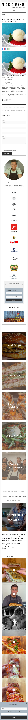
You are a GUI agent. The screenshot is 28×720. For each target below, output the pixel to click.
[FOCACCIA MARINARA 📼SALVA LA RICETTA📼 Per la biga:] (14, 642)
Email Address (5, 125)
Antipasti (9, 496)
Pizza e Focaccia (8, 499)
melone (7, 100)
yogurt (13, 547)
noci (13, 541)
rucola (17, 545)
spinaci (3, 547)
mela (13, 540)
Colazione (16, 496)
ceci (3, 536)
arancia (3, 534)
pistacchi (18, 543)
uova (11, 547)
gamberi (3, 538)
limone (4, 540)
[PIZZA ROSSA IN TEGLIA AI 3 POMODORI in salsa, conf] (14, 690)
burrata (22, 534)
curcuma (15, 536)
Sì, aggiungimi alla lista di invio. (9, 150)
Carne (13, 496)
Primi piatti (20, 497)
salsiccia (21, 545)
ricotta (11, 545)
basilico (14, 534)
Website (3, 131)
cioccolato (7, 536)
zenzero (18, 547)
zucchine (4, 548)
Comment (4, 136)
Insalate (7, 497)
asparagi (6, 534)
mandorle (8, 540)
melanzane (16, 540)
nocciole (10, 541)
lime (22, 538)
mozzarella (5, 541)
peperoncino (4, 543)
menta (20, 540)
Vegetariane (8, 99)
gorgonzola (8, 538)
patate (18, 541)
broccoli (18, 534)
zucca (21, 547)
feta (21, 536)
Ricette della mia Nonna (16, 499)
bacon (10, 534)
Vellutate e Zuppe (13, 500)
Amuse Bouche (4, 496)
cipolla (11, 536)
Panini (11, 497)
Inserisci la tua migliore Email (14, 711)
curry (18, 536)
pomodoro (5, 545)
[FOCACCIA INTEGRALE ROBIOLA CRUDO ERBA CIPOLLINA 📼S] (14, 570)
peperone (8, 543)
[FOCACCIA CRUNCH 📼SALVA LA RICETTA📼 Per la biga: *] (14, 594)
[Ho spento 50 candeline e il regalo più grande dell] (14, 618)
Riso (21, 499)
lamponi (5, 100)
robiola (14, 545)
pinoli (12, 543)
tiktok (7, 547)
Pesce (17, 497)
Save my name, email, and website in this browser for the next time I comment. (13, 147)
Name (3, 120)
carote (25, 534)
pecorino (23, 541)
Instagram (16, 538)
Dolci (6, 99)
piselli (15, 543)
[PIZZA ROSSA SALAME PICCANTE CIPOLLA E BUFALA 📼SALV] (14, 666)
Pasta (14, 497)
